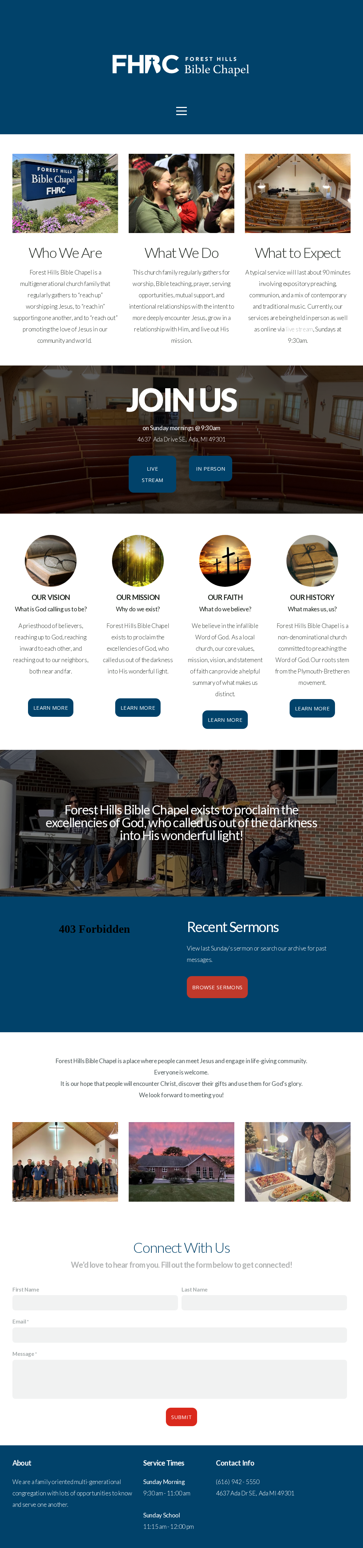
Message (23, 1354)
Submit (181, 1416)
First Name (25, 1289)
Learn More (50, 707)
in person (210, 468)
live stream (299, 329)
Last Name (195, 1289)
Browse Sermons (217, 987)
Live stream (152, 474)
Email (19, 1321)
